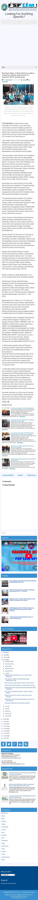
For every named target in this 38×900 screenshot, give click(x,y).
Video (3, 860)
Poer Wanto (9, 80)
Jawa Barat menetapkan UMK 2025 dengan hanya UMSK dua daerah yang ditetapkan (22, 433)
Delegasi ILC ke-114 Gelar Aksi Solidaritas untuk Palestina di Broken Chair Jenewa (22, 599)
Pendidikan (4, 840)
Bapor (3, 816)
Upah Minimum (5, 857)
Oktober (7, 666)
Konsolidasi (4, 827)
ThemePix (13, 894)
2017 (5, 731)
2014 (5, 738)
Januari (7, 716)
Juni (6, 706)
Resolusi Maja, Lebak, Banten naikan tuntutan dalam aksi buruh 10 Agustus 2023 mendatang (18, 75)
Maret (6, 711)
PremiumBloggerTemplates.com (19, 896)
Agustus (7, 671)
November (8, 664)
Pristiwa (3, 851)
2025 (5, 655)
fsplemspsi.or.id (19, 3)
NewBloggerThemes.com (19, 898)
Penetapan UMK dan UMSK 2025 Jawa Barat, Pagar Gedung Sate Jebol (22, 420)
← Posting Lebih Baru (8, 475)
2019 (5, 726)
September (8, 668)
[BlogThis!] (5, 402)
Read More (22, 416)
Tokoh (3, 854)
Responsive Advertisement (8, 883)
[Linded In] (20, 746)
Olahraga (4, 835)
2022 (5, 719)
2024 (5, 657)
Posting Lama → (31, 475)
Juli (6, 673)
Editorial (3, 821)
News (24, 80)
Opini (2, 838)
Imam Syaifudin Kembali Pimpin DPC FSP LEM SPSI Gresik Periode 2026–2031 (22, 581)
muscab (3, 829)
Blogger (32, 892)
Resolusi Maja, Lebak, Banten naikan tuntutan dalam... (20, 683)
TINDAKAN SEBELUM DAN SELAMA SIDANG (17, 703)
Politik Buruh (4, 846)
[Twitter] (9, 746)
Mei (6, 708)
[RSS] (26, 746)
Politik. (3, 849)
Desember (8, 661)
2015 (5, 736)
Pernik (3, 843)
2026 (5, 652)
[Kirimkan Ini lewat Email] (3, 402)
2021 (5, 721)
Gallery (3, 824)
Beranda (20, 475)
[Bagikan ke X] (7, 402)
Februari (7, 713)
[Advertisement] (19, 46)
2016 (5, 733)
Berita (3, 818)
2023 (5, 659)
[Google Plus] (15, 746)
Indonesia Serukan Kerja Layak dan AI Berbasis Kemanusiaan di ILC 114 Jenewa (22, 590)
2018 (5, 728)
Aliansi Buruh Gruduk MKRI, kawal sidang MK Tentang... (20, 685)
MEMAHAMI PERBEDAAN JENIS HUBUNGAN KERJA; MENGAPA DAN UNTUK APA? (21, 785)
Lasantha (30, 894)
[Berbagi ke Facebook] (8, 402)
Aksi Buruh (4, 813)
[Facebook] (3, 746)
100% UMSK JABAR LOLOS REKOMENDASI (22, 408)
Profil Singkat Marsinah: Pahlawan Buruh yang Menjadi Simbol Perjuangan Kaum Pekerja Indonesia (21, 609)
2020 (5, 724)
